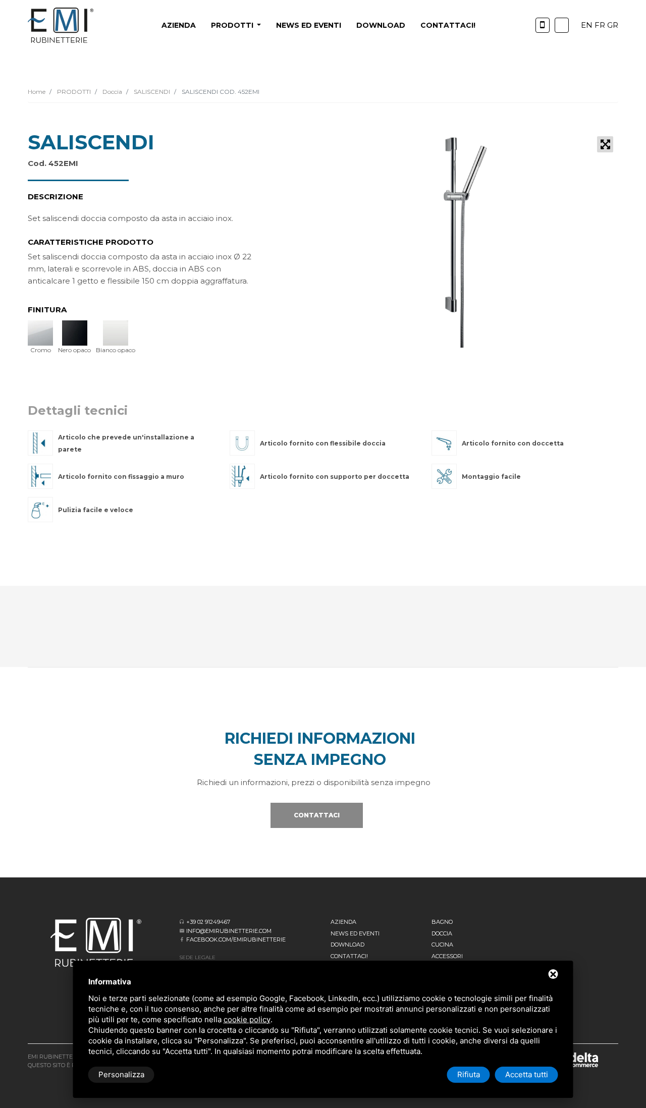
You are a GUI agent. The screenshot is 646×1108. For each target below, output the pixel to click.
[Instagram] (562, 25)
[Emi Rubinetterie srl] (60, 25)
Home (36, 91)
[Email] (182, 930)
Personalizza (121, 1074)
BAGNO (442, 921)
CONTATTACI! (447, 25)
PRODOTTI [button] (233, 25)
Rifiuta (468, 1074)
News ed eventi (308, 25)
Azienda (179, 25)
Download (380, 25)
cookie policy (247, 1019)
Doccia (111, 91)
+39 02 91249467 (208, 921)
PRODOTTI (73, 91)
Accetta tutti (526, 1074)
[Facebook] (182, 939)
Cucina (442, 944)
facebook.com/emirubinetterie (236, 939)
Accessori (447, 956)
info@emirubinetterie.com (229, 930)
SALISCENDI (151, 91)
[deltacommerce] (575, 1059)
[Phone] (542, 25)
